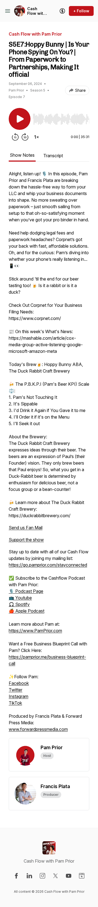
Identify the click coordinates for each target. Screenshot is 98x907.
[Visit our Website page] (81, 876)
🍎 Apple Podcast (26, 611)
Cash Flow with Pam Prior (36, 11)
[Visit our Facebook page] (16, 876)
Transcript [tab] (53, 155)
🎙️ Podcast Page (26, 591)
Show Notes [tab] (22, 155)
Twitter (15, 690)
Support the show (26, 539)
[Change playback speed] (36, 137)
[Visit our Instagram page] (42, 876)
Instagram (18, 696)
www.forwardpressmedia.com (38, 729)
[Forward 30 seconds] (25, 137)
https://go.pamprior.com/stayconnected (48, 565)
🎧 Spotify (19, 604)
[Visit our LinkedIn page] (29, 876)
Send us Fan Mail (25, 527)
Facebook (19, 683)
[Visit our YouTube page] (68, 876)
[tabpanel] (49, 454)
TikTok (15, 703)
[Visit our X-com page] (55, 876)
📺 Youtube (20, 597)
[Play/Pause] (19, 119)
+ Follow (81, 10)
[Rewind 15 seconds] (15, 137)
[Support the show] (62, 11)
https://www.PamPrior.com (35, 630)
